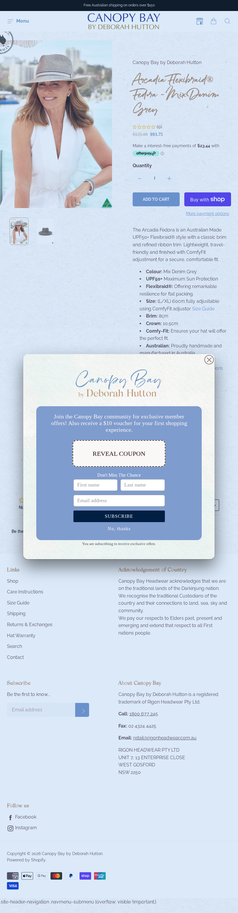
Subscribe (119, 516)
